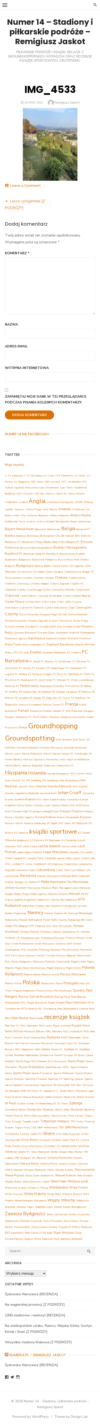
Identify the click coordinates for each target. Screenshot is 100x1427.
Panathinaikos (70, 949)
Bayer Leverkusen (80, 521)
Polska (31, 982)
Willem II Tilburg (38, 1187)
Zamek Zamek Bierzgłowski (70, 1207)
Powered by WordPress (30, 1416)
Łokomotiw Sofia (20, 1233)
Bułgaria (10, 566)
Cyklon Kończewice (56, 607)
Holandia (37, 773)
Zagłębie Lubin (44, 1207)
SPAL (66, 1067)
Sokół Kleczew (53, 1067)
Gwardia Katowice (27, 747)
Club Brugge (34, 589)
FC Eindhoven (63, 661)
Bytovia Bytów (43, 566)
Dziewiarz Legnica (16, 638)
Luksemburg (45, 870)
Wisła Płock (54, 1194)
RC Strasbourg (47, 1008)
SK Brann (79, 1055)
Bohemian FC (13, 542)
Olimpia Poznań (29, 932)
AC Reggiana (22, 482)
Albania (49, 493)
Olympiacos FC (71, 932)
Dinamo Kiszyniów (16, 621)
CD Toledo (39, 572)
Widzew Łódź (77, 1181)
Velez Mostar (75, 1152)
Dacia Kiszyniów (29, 614)
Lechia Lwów (69, 846)
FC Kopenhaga (55, 668)
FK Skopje (35, 698)
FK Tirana (64, 698)
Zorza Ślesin (71, 1221)
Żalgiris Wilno (32, 1239)
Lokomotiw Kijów (25, 870)
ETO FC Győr (21, 652)
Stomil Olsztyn (85, 1097)
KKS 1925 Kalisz (79, 805)
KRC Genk (64, 823)
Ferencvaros (29, 685)
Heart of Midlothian (78, 759)
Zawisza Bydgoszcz (25, 1214)
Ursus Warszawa (31, 1146)
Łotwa (35, 1233)
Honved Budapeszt (58, 773)
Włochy (68, 1200)
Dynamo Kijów (46, 632)
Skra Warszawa (57, 1061)
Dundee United (72, 626)
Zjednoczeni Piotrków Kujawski (23, 1221)
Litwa (28, 864)
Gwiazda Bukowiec (75, 747)
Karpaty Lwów (42, 805)
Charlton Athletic (43, 578)
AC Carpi (48, 475)
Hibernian (50, 765)
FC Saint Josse (43, 680)
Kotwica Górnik (14, 823)
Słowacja (76, 1109)
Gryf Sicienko (64, 739)
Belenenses (53, 529)
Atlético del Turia (15, 521)
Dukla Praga (80, 621)
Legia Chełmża (33, 852)
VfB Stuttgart (23, 1158)
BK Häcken (67, 536)
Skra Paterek (38, 1061)
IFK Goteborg (33, 780)
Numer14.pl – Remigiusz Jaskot (37, 1354)
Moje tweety (14, 464)
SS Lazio (88, 1085)
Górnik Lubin (13, 753)
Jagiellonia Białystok (27, 793)
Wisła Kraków (35, 1193)
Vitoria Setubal (14, 1170)
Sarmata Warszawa (41, 1043)
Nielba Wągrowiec (15, 913)
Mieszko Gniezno (58, 894)
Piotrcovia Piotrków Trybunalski (51, 961)
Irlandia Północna (59, 786)
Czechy (11, 614)
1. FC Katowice (14, 475)
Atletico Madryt (80, 515)
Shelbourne (46, 1055)
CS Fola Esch (33, 602)
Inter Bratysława (69, 780)
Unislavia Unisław (50, 1140)
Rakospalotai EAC (15, 1002)
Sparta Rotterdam (63, 1073)
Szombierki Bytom (15, 1109)
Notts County (59, 920)
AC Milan (80, 475)
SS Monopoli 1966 (15, 1091)
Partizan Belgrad (65, 955)
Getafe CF (59, 711)
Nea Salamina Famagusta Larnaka (66, 906)
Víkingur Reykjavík (35, 1170)
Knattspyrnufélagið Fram (44, 811)
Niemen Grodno (53, 913)
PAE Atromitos (29, 949)
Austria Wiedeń (45, 521)
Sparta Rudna (83, 1073)
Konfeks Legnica (24, 817)
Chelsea (61, 577)
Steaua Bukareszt (33, 1097)
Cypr (71, 607)
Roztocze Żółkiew (34, 1031)
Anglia (37, 501)
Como (47, 589)
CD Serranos (24, 572)
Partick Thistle (45, 955)
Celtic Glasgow (54, 572)
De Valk (62, 614)
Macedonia (28, 875)
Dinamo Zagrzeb (38, 621)
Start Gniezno (13, 1097)
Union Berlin (29, 1140)
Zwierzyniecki (22, 1227)
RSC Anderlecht (73, 1031)
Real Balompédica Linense (72, 1008)
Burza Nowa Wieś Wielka (73, 559)
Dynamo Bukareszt (25, 632)
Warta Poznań (14, 1175)
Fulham (23, 710)
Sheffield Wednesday (26, 1055)
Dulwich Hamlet (14, 626)
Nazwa (11, 324)
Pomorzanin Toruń (52, 983)
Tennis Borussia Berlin (37, 1115)
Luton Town (63, 870)
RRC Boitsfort (54, 1031)
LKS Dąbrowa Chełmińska (62, 864)
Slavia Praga (75, 1061)
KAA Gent (43, 799)
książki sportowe (53, 831)
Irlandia (41, 786)
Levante (50, 858)
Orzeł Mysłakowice (22, 943)
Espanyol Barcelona (60, 644)
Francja (71, 704)
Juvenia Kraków (25, 799)
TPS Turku (76, 1121)
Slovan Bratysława (31, 1067)
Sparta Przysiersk (41, 1073)
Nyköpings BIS (76, 920)
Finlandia (58, 686)
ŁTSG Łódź (46, 1233)
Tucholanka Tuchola (17, 1134)
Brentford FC (13, 553)
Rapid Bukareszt (37, 1002)
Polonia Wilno (13, 983)
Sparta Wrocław (14, 1079)
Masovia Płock (50, 888)
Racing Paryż (62, 997)
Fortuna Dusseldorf (30, 704)
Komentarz (17, 253)
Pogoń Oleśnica (56, 968)
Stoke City (69, 1097)
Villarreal (82, 1163)
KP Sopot (52, 823)
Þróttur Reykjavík (82, 1227)
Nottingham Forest (39, 920)
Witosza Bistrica (72, 1194)
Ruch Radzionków (35, 1037)
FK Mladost (44, 692)
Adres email (16, 346)
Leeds (20, 852)
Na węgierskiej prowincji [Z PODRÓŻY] (35, 1304)
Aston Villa (19, 515)
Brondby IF (52, 554)
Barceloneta (62, 521)
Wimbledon (58, 1187)
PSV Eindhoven (63, 990)
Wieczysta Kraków (16, 1187)
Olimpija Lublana (50, 932)
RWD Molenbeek (71, 1037)
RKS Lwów (45, 1025)
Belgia (68, 528)
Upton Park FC (71, 1140)
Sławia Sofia (62, 1109)
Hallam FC (67, 753)
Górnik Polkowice (32, 753)
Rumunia (53, 1037)
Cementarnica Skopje (77, 572)
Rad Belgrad (78, 997)
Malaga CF (21, 882)
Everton (36, 652)
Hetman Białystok (32, 765)
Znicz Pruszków (53, 1221)
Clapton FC (77, 583)
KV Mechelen (52, 840)
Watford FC (47, 1175)
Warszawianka (85, 1169)
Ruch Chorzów (14, 1037)
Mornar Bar (58, 900)
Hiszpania (16, 772)
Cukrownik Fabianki (31, 607)
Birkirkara (33, 536)
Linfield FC (18, 864)
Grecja (22, 727)
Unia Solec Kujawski (68, 1134)
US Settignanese (66, 1146)
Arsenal (64, 509)
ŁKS (7, 1232)
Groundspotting (30, 738)
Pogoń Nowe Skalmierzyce (30, 968)
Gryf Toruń (79, 739)
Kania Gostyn (25, 805)
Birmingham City (50, 536)
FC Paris (58, 674)
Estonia (79, 644)
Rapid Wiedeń (56, 1002)
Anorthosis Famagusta (60, 502)
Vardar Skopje (58, 1152)
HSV (72, 773)
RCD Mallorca (29, 1008)
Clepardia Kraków (15, 589)
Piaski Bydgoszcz (21, 961)
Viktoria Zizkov (67, 1163)
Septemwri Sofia (31, 1049)
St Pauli (10, 1103)
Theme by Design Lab (71, 1416)
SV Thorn (62, 1103)
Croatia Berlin (28, 596)
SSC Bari (76, 1085)
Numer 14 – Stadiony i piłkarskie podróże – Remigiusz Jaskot (50, 31)
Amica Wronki (76, 493)
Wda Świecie (84, 1175)
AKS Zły (39, 493)
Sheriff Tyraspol (63, 1055)
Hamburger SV (83, 753)
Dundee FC (32, 626)
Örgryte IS (64, 1227)
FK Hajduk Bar (28, 692)
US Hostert (49, 1146)
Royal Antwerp (62, 1025)
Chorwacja (23, 583)
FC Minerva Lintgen (40, 674)
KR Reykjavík (80, 823)
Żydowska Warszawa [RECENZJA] (31, 1294)
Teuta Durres (59, 1115)
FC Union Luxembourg (80, 680)
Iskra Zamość (80, 786)
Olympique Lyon (30, 938)
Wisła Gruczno (14, 1194)
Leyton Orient (81, 858)
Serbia (46, 1049)
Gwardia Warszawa (51, 747)
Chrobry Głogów (39, 583)
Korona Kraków (45, 817)
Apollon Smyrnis (14, 509)
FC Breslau (47, 661)
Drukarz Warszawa (60, 621)
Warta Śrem (32, 1175)
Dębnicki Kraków (56, 638)
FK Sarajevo (21, 698)
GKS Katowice (74, 711)
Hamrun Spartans (34, 759)
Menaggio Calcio (68, 888)
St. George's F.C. (49, 1091)
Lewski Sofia (64, 858)
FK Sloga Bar (49, 698)
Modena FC (43, 900)
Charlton (27, 578)
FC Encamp (79, 661)
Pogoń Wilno (73, 968)
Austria (30, 521)
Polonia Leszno (50, 974)
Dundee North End (51, 626)
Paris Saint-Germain (23, 955)
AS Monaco (78, 509)
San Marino (22, 1043)
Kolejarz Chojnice (71, 811)
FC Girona (25, 668)
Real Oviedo (36, 1018)
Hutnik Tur (18, 780)
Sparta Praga (21, 1073)
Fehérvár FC (12, 686)
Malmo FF (34, 882)
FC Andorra (74, 652)
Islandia (9, 793)
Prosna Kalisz (44, 990)
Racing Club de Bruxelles (35, 996)
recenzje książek (67, 1017)
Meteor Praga (21, 894)
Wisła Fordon (78, 1187)
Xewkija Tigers (25, 1207)
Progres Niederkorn (24, 990)
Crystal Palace (14, 601)
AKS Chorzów (24, 493)
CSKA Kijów (49, 602)
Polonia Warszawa (73, 974)
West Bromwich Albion (36, 1181)
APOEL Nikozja (84, 502)
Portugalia (71, 983)
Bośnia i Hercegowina (69, 547)
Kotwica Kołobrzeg (35, 823)
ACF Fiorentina (64, 475)
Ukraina (49, 1133)
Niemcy (35, 912)
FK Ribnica (84, 692)
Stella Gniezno (53, 1097)
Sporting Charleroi (36, 1079)
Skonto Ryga (22, 1061)
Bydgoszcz (25, 565)
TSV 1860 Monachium (73, 1127)
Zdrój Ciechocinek (56, 1214)
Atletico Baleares (59, 515)
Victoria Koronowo (59, 1158)
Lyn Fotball (77, 870)
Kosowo (85, 817)
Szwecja (48, 1109)
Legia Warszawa (55, 852)
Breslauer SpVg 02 (34, 554)
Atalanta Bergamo (37, 515)
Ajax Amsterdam (49, 487)
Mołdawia (71, 900)
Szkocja (75, 1103)
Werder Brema (13, 1181)
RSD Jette (89, 1031)
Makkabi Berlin (69, 876)
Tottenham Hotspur (54, 1121)
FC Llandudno (73, 668)
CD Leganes (76, 566)
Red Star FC (12, 1025)
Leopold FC (20, 858)
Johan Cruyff (69, 793)
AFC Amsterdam (71, 482)
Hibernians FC (65, 765)
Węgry (54, 1200)
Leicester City (76, 852)
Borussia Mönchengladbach (36, 547)
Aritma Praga (33, 509)
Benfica (10, 535)
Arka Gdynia (49, 509)
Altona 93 (61, 493)
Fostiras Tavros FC (53, 704)
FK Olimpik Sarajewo (64, 692)
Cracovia (12, 595)
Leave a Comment (25, 185)
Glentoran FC (24, 717)
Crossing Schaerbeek (49, 596)
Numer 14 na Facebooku (27, 433)
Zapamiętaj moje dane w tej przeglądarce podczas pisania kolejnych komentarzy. (45, 399)
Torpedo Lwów (30, 1121)
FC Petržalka (71, 674)
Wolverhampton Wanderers (30, 1200)
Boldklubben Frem (54, 542)
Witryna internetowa (27, 368)
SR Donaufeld (61, 1085)
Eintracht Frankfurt (79, 638)
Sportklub (46, 1085)
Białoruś (21, 536)
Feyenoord (45, 686)
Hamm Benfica (13, 759)
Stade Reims (67, 1091)
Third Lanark (75, 1115)
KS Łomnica (37, 840)
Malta (45, 881)
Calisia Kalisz (60, 566)
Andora (23, 502)
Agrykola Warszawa (26, 487)
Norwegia (85, 913)
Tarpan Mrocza (14, 1115)
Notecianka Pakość (16, 920)
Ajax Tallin (66, 487)
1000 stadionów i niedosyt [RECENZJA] (35, 1315)
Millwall (74, 894)
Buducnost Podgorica (44, 559)
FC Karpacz (39, 668)
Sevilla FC (57, 1049)
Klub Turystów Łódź (16, 811)
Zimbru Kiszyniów (79, 1214)
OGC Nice (52, 926)
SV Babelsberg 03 (45, 1103)
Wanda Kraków (64, 1170)
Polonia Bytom (32, 974)
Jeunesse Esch (48, 793)
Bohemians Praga (32, 542)
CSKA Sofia (64, 602)
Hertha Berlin (13, 765)
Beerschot (40, 529)
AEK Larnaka (52, 482)
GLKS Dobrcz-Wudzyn (46, 717)
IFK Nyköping (50, 780)
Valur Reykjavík (40, 1152)
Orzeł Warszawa (44, 943)
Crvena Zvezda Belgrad (77, 596)
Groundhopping (53, 726)
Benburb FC (83, 529)
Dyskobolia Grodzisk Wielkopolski (75, 632)
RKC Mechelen (29, 1025)
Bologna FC (73, 542)
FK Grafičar (11, 692)
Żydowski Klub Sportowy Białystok (62, 1239)
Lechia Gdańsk (49, 846)
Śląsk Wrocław (63, 1232)
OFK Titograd (37, 926)
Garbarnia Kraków (41, 711)
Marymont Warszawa (28, 888)
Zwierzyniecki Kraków (44, 1227)
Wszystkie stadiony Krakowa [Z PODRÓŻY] (38, 1342)
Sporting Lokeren (73, 1079)
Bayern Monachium (19, 529)
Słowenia (89, 1109)
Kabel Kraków (58, 799)
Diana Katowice (77, 614)
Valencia (11, 1151)
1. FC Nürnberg (33, 475)
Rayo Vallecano (76, 1002)
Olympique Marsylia (52, 938)
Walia (50, 1170)
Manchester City (61, 882)
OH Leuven (65, 926)
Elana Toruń (13, 644)
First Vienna (72, 686)
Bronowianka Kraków (72, 554)
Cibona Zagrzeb (59, 583)
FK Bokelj (85, 686)
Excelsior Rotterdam (54, 652)
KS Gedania (21, 833)
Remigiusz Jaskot (67, 102)
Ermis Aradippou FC (34, 644)
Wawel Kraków (65, 1175)
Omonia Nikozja (74, 938)
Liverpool (39, 864)
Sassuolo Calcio (63, 1043)
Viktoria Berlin (29, 1163)
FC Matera (21, 674)
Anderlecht (11, 502)
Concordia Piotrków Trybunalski (71, 589)
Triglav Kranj (22, 1127)
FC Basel (34, 661)
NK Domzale (71, 913)
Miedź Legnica (38, 894)
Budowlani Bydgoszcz (18, 559)
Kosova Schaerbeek (68, 817)
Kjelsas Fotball (60, 805)
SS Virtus (32, 1091)
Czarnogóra (83, 607)
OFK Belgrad (20, 926)
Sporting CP (55, 1079)
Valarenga (83, 1146)
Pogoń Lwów (78, 961)
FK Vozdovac (78, 698)
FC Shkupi (59, 680)
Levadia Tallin (35, 858)
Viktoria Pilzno (49, 1163)
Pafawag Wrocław (50, 949)
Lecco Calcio (30, 846)
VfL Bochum (39, 1158)
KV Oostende (69, 840)
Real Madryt (20, 1018)
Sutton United (25, 1103)
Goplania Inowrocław (73, 717)
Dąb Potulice (36, 638)
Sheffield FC (71, 1049)
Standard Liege (84, 1091)
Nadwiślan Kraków (33, 906)
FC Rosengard (25, 680)
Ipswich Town (27, 786)
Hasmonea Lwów (56, 759)
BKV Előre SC (83, 536)
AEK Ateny (37, 482)
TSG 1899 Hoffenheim (44, 1127)
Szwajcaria (34, 1109)
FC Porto (85, 674)
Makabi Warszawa (48, 876)
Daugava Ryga (48, 614)
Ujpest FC (36, 1134)
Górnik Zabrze (51, 753)
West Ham (59, 1181)
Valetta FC (24, 1152)
